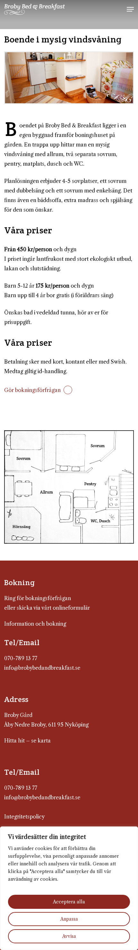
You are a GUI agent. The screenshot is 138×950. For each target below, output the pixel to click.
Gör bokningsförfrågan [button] (32, 390)
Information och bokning (35, 624)
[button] (130, 9)
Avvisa (69, 936)
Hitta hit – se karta (27, 740)
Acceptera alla (69, 902)
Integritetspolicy (24, 816)
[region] (69, 888)
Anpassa (69, 919)
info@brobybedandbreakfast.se (42, 668)
